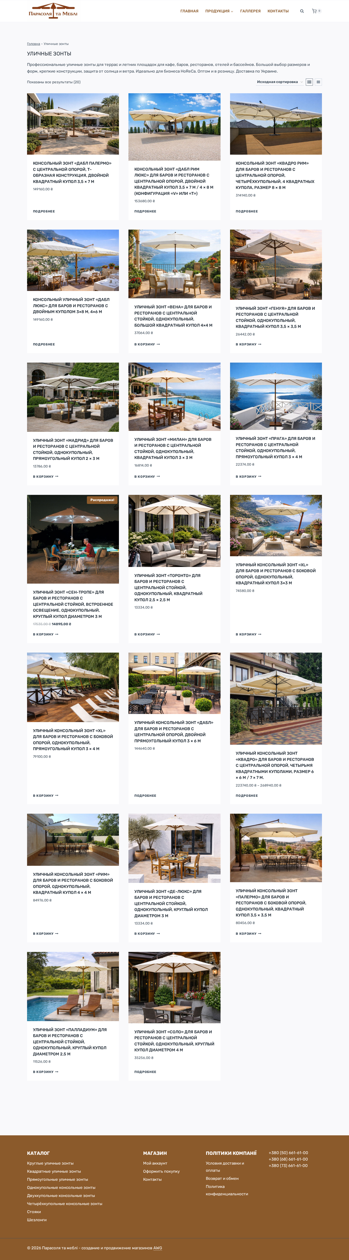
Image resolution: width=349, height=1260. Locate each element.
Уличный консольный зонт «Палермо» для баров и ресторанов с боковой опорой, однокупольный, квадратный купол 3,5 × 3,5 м (271, 902)
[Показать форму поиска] (302, 11)
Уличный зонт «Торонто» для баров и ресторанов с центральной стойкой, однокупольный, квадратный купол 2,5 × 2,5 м (168, 587)
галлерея (250, 11)
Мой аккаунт (155, 1163)
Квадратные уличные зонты (54, 1171)
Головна (33, 44)
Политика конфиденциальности (227, 1190)
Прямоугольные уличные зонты (57, 1179)
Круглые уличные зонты (50, 1163)
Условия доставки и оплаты (225, 1167)
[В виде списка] (318, 82)
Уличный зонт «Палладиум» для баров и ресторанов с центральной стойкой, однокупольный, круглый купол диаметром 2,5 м (70, 1041)
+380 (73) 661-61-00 (288, 1165)
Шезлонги (37, 1219)
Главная (189, 11)
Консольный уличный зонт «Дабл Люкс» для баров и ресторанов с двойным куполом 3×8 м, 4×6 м (71, 305)
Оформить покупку (161, 1171)
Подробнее (44, 211)
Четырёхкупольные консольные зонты (64, 1203)
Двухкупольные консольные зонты (61, 1195)
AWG (157, 1247)
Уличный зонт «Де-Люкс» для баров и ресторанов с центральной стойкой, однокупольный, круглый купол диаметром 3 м (171, 903)
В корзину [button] (144, 344)
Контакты (278, 11)
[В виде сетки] (309, 82)
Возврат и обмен (222, 1178)
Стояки (34, 1211)
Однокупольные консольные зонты (61, 1187)
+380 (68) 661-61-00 (288, 1159)
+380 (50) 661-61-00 (288, 1152)
